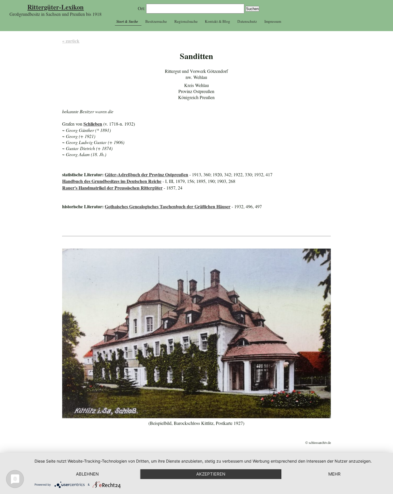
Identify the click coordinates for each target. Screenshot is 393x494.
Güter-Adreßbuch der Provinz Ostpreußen (146, 174)
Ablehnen (87, 474)
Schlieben (92, 123)
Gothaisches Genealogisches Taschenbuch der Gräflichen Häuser (167, 206)
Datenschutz (247, 21)
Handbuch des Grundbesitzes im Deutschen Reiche (111, 181)
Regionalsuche (186, 21)
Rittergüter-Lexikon (55, 7)
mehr (334, 474)
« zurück (70, 40)
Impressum (272, 21)
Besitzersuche (156, 21)
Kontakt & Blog (217, 21)
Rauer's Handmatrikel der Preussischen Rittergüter (112, 187)
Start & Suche (127, 21)
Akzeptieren (210, 474)
